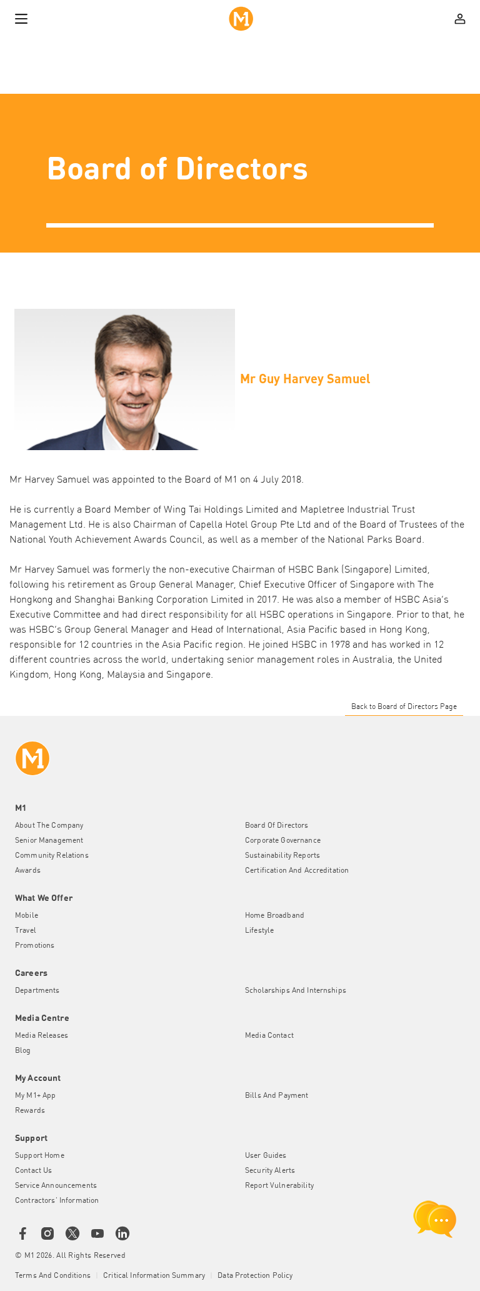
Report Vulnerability (279, 1186)
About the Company (49, 826)
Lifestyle (259, 931)
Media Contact (269, 1036)
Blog (23, 1051)
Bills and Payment (276, 1096)
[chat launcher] (435, 1219)
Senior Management (49, 841)
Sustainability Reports (282, 856)
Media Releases (41, 1036)
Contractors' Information (57, 1201)
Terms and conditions (53, 1276)
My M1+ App (35, 1096)
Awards (28, 871)
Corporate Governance (283, 841)
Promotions (34, 946)
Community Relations (52, 856)
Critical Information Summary (154, 1276)
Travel (25, 931)
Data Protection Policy (255, 1276)
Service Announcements (56, 1186)
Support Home (39, 1156)
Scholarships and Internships (295, 991)
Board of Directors (277, 826)
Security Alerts (270, 1171)
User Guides (266, 1156)
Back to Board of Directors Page (404, 707)
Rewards (30, 1111)
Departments (37, 991)
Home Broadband (274, 916)
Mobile (26, 916)
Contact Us (33, 1171)
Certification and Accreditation (297, 871)
